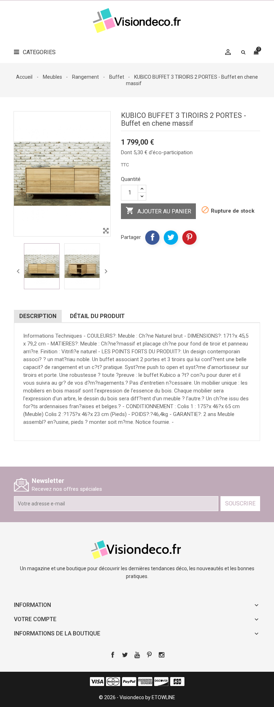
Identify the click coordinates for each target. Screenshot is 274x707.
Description (37, 316)
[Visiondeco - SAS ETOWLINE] (137, 549)
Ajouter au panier (158, 210)
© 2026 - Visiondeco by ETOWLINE (137, 697)
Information (32, 605)
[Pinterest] (189, 237)
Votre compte (35, 619)
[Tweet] (171, 237)
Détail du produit (97, 316)
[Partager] (152, 237)
